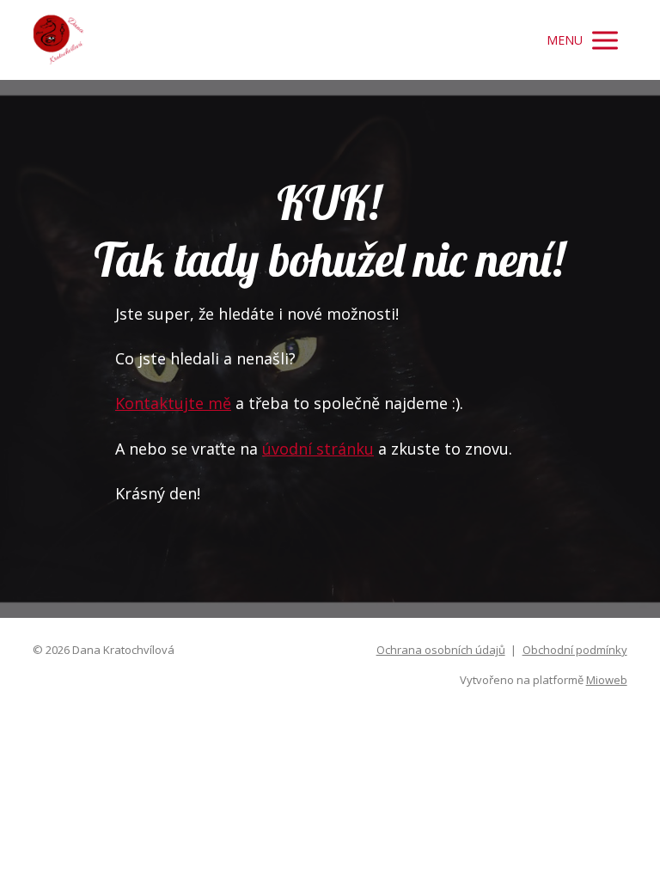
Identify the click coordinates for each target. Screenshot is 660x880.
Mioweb (606, 680)
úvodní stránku (318, 448)
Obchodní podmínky (574, 649)
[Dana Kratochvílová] (58, 40)
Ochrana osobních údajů (440, 649)
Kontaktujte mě (173, 403)
